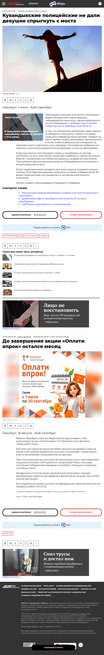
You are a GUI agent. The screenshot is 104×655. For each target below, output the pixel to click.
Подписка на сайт (29, 589)
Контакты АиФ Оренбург (68, 589)
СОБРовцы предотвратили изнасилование (46, 204)
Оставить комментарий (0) (81, 215)
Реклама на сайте (88, 589)
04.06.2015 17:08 (8, 11)
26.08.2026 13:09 (9, 337)
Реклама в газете (28, 592)
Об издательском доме (31, 586)
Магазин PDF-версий (47, 589)
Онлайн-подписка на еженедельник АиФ (73, 586)
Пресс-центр (48, 586)
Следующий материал (53, 647)
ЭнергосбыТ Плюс (10, 419)
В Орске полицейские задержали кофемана (32, 290)
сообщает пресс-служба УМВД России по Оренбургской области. (71, 124)
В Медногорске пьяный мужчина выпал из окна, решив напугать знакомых (45, 281)
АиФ (18, 94)
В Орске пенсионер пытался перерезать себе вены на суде (39, 264)
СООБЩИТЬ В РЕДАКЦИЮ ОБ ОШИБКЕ (36, 595)
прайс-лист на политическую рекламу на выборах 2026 (62, 592)
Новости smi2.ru (11, 328)
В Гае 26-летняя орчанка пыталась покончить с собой (37, 273)
